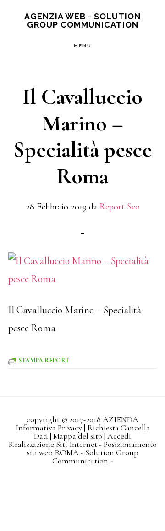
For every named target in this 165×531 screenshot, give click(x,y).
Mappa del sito (77, 436)
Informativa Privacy (49, 428)
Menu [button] (83, 45)
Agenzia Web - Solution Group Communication (82, 20)
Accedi (119, 436)
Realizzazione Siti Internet (52, 444)
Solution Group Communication (95, 456)
